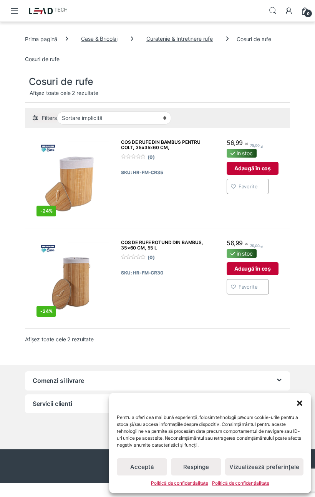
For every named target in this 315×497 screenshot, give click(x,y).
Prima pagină (41, 38)
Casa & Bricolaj (99, 38)
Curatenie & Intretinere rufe (179, 38)
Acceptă (142, 466)
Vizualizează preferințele (264, 466)
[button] (299, 402)
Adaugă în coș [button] (252, 168)
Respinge (196, 466)
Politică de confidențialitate (179, 483)
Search (273, 11)
